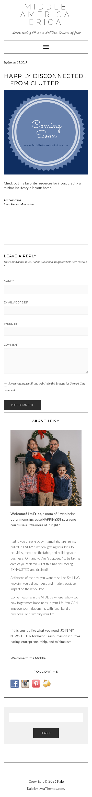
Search (46, 733)
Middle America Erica (46, 14)
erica (18, 200)
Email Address (16, 302)
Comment (11, 344)
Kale (60, 781)
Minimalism (27, 204)
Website (10, 323)
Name (9, 281)
